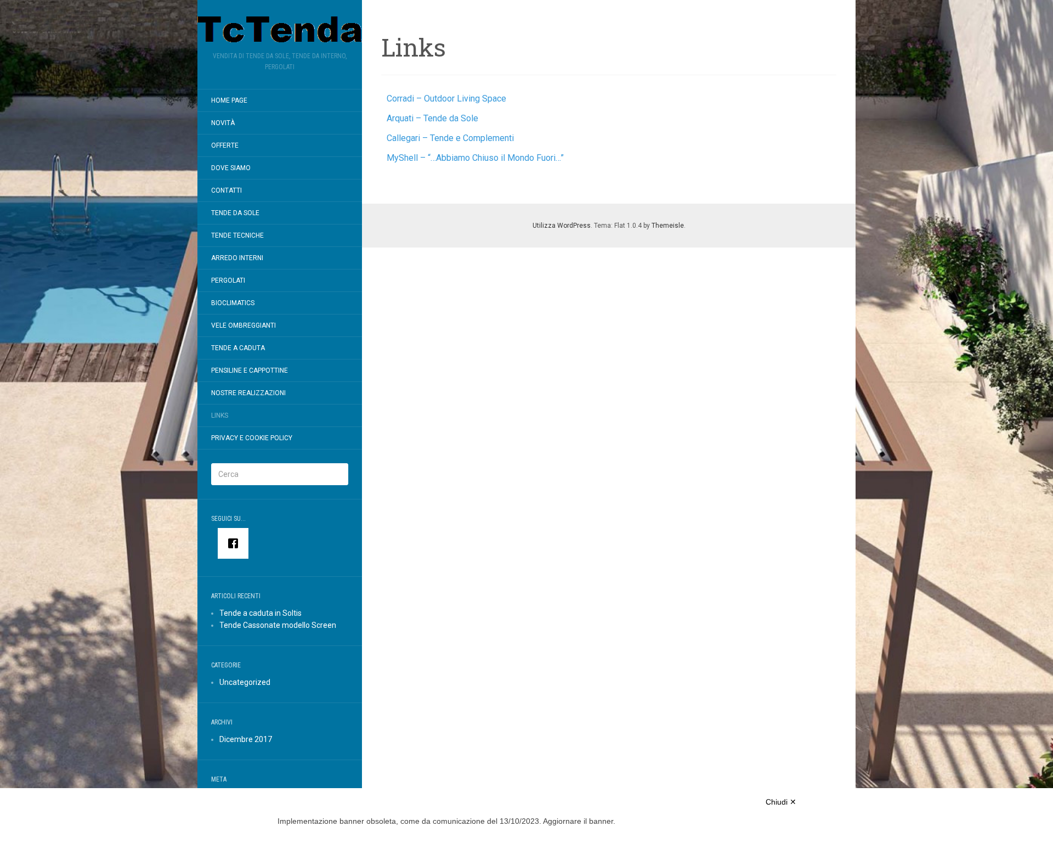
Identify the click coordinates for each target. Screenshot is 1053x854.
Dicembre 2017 (245, 739)
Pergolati (228, 280)
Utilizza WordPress (562, 225)
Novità (223, 123)
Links (219, 415)
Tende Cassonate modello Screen (277, 625)
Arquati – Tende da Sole (432, 118)
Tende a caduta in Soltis (260, 613)
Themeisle (668, 225)
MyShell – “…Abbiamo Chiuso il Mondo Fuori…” (475, 158)
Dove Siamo (231, 168)
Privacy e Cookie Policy (251, 438)
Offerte (225, 145)
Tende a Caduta (238, 348)
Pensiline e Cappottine (249, 370)
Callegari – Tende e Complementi (450, 138)
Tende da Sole (235, 213)
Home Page (229, 100)
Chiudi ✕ (781, 801)
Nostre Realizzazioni (248, 393)
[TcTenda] (279, 29)
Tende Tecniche (237, 235)
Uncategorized (244, 682)
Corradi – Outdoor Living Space (446, 98)
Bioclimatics (232, 303)
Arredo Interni (237, 258)
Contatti (226, 190)
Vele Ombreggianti (243, 325)
